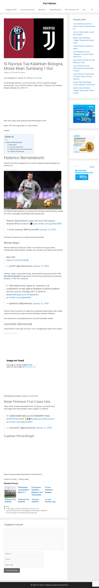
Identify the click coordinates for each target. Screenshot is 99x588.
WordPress (42, 10)
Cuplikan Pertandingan (17, 151)
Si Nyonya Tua (34, 508)
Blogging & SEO (11, 10)
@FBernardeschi (21, 223)
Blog (7, 506)
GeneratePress (63, 585)
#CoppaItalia (33, 294)
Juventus (17, 508)
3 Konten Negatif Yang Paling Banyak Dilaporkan (21, 513)
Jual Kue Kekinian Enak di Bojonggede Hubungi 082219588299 (26, 510)
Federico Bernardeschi (14, 142)
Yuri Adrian (49, 3)
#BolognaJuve (19, 294)
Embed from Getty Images (10, 170)
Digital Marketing (55, 10)
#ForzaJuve (48, 419)
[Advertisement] (34, 105)
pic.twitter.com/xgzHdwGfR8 (48, 223)
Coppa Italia (10, 508)
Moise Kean (13, 145)
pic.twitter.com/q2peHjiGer (18, 297)
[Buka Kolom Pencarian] (92, 10)
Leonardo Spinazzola (16, 147)
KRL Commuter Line (72, 10)
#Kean (23, 285)
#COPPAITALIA (13, 419)
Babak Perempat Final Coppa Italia (21, 149)
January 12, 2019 (48, 229)
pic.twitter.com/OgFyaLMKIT (19, 422)
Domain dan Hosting (27, 10)
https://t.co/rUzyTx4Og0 (17, 260)
